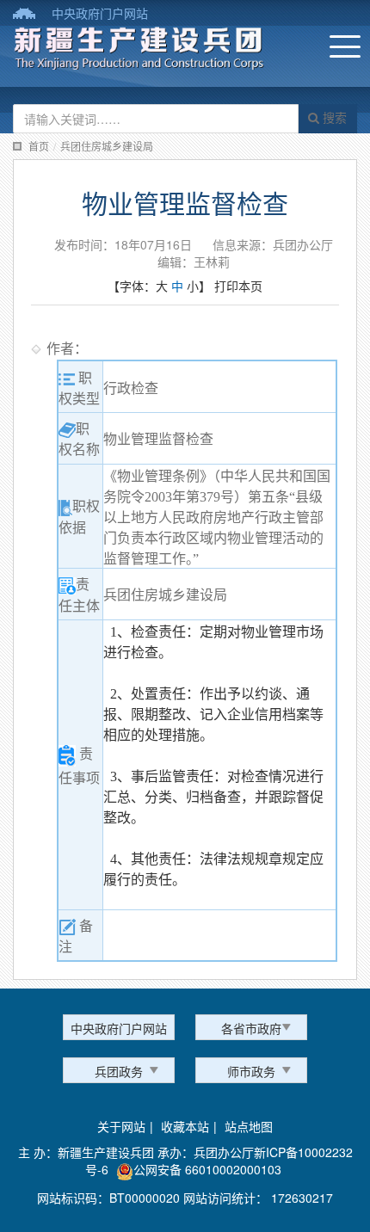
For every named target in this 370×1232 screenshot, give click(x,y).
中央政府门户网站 (100, 13)
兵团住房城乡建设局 (106, 146)
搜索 (333, 117)
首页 (38, 146)
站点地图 (249, 1126)
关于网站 (121, 1126)
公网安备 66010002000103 (207, 1169)
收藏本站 (185, 1126)
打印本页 (238, 285)
